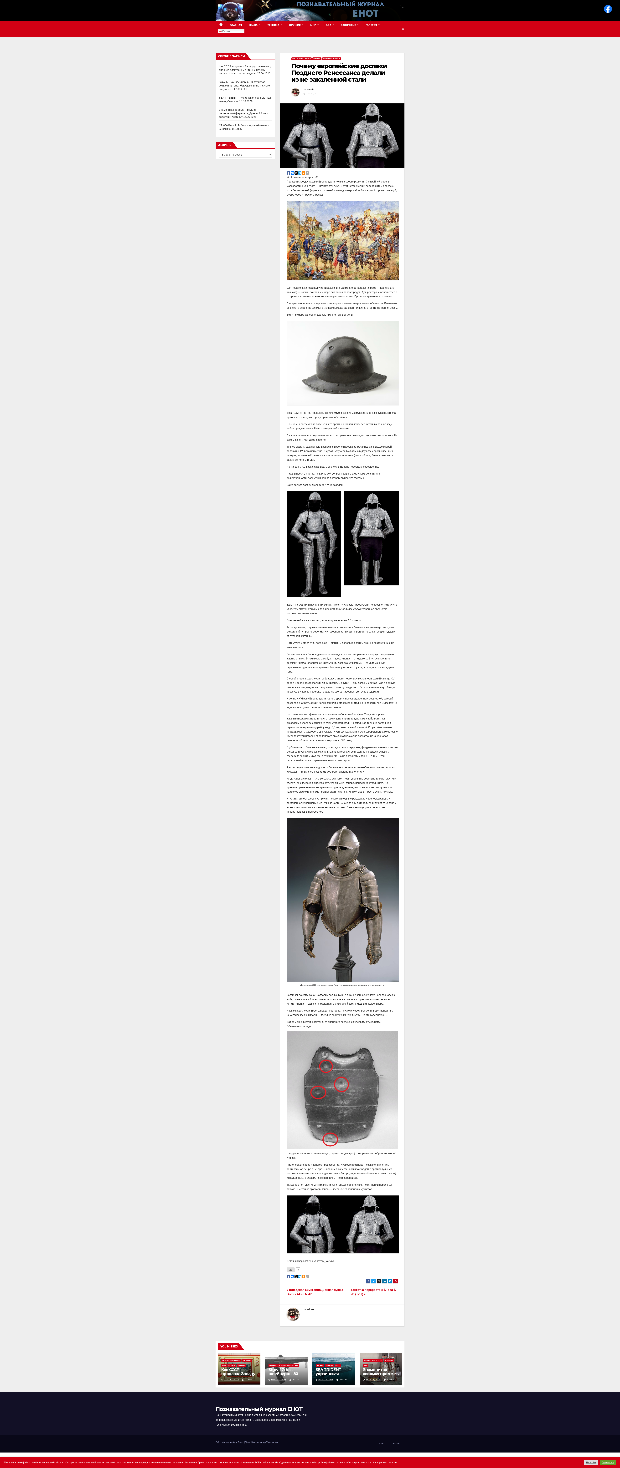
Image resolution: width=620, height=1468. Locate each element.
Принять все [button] (608, 1462)
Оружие (295, 25)
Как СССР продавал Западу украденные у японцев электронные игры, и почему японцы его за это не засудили (245, 70)
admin (310, 89)
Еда (329, 25)
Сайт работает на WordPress (230, 1442)
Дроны (320, 1365)
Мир (313, 25)
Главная (236, 25)
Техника (273, 25)
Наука (253, 25)
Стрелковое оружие (288, 1365)
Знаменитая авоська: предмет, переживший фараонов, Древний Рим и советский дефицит (243, 113)
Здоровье (349, 25)
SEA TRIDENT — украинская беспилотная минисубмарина (332, 1375)
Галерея (372, 25)
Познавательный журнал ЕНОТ (259, 1409)
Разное (231, 1365)
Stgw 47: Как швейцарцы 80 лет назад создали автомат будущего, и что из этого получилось (244, 86)
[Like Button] (291, 1269)
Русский (226, 31)
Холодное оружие (331, 59)
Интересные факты (301, 59)
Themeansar (272, 1442)
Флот (338, 1365)
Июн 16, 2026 (325, 1380)
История (247, 1361)
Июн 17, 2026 (231, 1380)
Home (381, 1443)
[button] (403, 29)
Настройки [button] (591, 1462)
